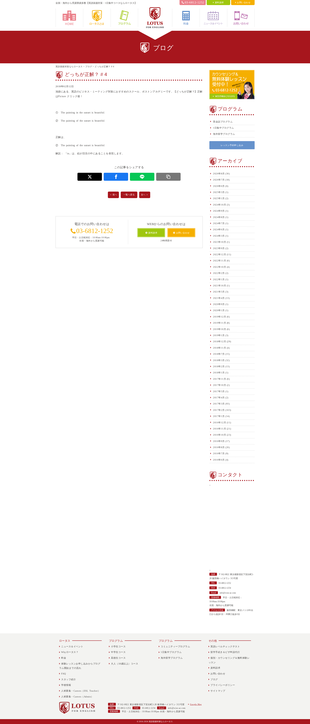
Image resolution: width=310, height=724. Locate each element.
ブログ (214, 679)
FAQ (63, 673)
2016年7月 (219, 453)
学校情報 (66, 685)
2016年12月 (219, 422)
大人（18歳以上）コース (124, 663)
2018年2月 (219, 366)
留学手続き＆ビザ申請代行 (225, 652)
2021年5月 (219, 291)
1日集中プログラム (223, 127)
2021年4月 (219, 298)
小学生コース (118, 646)
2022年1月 (219, 279)
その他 (212, 640)
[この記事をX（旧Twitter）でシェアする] (89, 177)
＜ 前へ (113, 194)
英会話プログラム (223, 121)
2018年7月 (219, 354)
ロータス (64, 640)
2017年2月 (219, 410)
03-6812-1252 (194, 2)
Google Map (196, 704)
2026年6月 (219, 186)
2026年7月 (219, 179)
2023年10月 (219, 242)
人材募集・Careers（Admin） (77, 696)
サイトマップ (217, 690)
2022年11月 (219, 260)
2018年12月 (219, 341)
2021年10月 (219, 285)
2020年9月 (219, 304)
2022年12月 (219, 254)
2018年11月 (219, 347)
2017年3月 (219, 403)
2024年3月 (219, 235)
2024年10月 (219, 204)
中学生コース (118, 652)
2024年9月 (219, 210)
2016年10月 (219, 434)
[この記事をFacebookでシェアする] (116, 177)
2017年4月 (219, 397)
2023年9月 (219, 248)
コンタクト (230, 474)
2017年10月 (219, 385)
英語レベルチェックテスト (225, 646)
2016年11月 (219, 428)
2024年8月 (219, 217)
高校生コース (118, 658)
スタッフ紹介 (68, 679)
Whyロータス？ (97, 18)
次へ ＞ (144, 194)
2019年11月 (219, 322)
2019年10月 (219, 329)
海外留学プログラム (224, 134)
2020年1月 (219, 310)
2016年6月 (219, 459)
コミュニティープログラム (175, 646)
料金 (186, 18)
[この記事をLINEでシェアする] (142, 177)
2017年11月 (219, 379)
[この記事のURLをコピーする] (168, 177)
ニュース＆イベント (213, 18)
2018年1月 (219, 372)
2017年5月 (219, 391)
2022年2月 (219, 273)
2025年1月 (219, 198)
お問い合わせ (240, 18)
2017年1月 (219, 416)
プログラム (124, 18)
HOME (69, 18)
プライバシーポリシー (222, 685)
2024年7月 (219, 223)
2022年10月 (219, 267)
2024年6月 (219, 229)
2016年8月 (219, 447)
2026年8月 (219, 173)
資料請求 (215, 667)
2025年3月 (219, 192)
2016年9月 (219, 441)
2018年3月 (219, 360)
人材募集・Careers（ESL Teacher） (80, 690)
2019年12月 (219, 316)
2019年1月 (219, 335)
